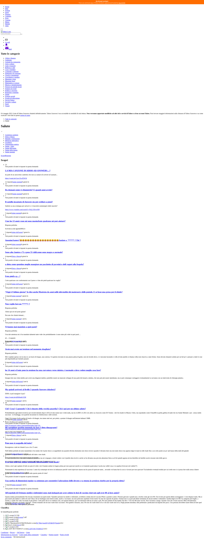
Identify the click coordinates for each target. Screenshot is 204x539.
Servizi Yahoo (9, 100)
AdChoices (20, 532)
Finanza (7, 14)
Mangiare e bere (10, 79)
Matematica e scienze (12, 83)
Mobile (7, 24)
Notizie (7, 10)
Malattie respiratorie (18, 503)
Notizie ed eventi (10, 89)
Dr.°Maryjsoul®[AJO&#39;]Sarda (47, 523)
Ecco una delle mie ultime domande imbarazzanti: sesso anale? (32, 462)
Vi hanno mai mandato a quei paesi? (21, 327)
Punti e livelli (64, 535)
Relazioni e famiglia (11, 92)
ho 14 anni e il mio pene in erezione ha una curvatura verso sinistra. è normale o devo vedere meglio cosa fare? (53, 370)
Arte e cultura (9, 64)
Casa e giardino (10, 70)
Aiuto (28, 532)
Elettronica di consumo (13, 73)
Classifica (44, 535)
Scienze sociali (10, 96)
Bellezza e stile (10, 68)
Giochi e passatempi (12, 75)
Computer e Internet (11, 71)
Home (7, 7)
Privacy (12, 532)
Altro (7, 26)
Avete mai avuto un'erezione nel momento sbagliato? (28, 349)
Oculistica (8, 142)
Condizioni (4, 532)
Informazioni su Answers (9, 535)
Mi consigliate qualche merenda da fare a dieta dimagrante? (31, 427)
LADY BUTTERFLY (35, 529)
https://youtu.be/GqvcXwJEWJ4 (16, 178)
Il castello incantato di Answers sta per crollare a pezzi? (29, 202)
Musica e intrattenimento (13, 85)
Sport (7, 12)
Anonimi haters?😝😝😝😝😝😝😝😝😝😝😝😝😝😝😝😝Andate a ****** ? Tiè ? (43, 240)
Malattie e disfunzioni (12, 139)
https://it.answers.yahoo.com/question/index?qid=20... (23, 425)
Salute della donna (11, 150)
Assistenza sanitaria (11, 135)
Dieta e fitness (10, 137)
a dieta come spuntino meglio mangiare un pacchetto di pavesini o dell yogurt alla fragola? (44, 264)
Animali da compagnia (12, 62)
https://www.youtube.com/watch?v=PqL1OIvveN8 (22, 209)
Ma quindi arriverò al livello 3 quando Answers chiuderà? (30, 389)
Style (6, 18)
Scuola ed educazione (12, 98)
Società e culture (10, 102)
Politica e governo (11, 91)
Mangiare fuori (10, 81)
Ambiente (8, 60)
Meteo (7, 22)
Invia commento (6, 537)
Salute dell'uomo (10, 148)
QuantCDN (122, 3)
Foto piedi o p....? (12, 276)
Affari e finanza (10, 58)
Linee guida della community (29, 535)
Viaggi (7, 106)
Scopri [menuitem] (3, 156)
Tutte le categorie (11, 119)
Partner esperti (53, 535)
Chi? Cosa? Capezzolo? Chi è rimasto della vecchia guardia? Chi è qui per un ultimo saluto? (45, 409)
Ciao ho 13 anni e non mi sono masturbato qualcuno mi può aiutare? (35, 221)
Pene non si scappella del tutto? (18, 443)
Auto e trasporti (10, 66)
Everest (20, 517)
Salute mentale (10, 152)
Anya (19, 525)
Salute (7, 94)
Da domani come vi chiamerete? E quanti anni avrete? (28, 190)
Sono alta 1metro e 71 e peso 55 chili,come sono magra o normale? (34, 252)
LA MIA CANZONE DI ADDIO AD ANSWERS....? (27, 170)
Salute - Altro (9, 146)
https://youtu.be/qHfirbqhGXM (15, 397)
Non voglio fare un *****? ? (17, 304)
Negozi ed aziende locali (13, 87)
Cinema (7, 20)
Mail (6, 9)
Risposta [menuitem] (8, 156)
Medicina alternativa (12, 141)
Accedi (7, 42)
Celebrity (8, 16)
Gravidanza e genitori (12, 77)
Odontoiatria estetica (12, 144)
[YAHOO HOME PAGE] (6, 32)
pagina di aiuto (25, 115)
